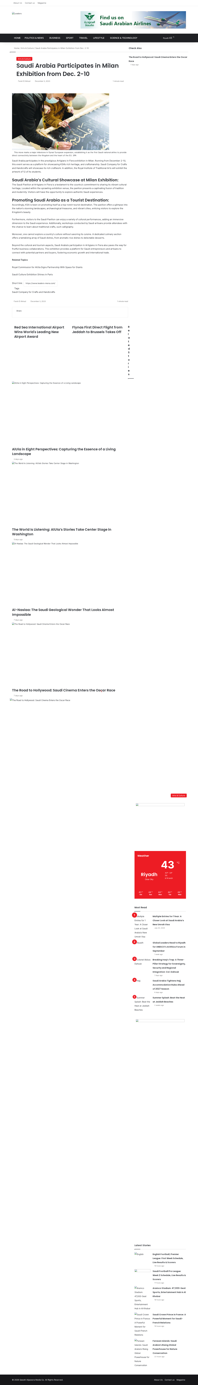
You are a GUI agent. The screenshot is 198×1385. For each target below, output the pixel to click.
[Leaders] (17, 13)
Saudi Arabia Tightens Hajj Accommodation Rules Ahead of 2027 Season (168, 984)
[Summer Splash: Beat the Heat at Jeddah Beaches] (142, 1004)
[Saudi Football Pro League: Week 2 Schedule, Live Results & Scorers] (142, 1274)
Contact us (30, 3)
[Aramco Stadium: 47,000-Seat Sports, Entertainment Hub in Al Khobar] (142, 1298)
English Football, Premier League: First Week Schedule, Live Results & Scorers (168, 1258)
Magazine (42, 3)
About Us (17, 3)
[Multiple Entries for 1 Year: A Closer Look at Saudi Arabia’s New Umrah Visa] (142, 926)
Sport (69, 38)
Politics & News (34, 38)
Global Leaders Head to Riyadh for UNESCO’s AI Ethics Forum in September (169, 946)
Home (17, 38)
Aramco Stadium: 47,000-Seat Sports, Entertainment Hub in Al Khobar (169, 1292)
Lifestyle (98, 38)
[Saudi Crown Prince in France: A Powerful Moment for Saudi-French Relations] (142, 1325)
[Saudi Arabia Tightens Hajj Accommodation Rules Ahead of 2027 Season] (142, 984)
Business (54, 38)
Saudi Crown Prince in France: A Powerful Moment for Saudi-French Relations (169, 1318)
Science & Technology (123, 38)
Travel (83, 38)
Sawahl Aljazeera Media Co (32, 1380)
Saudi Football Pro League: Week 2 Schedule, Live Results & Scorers (169, 1275)
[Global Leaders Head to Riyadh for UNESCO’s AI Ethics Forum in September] (142, 946)
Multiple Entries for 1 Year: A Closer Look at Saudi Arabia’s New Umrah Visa (168, 920)
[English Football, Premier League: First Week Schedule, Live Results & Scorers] (142, 1257)
